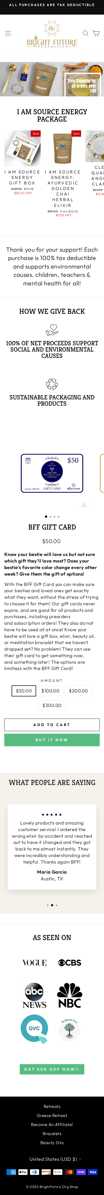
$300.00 (51, 705)
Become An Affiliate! (52, 1124)
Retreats (52, 1106)
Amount (52, 680)
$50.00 (24, 691)
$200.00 (78, 691)
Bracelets (52, 1133)
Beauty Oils (52, 1142)
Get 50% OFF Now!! (52, 1069)
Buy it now (52, 739)
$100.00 (50, 691)
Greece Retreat (52, 1115)
